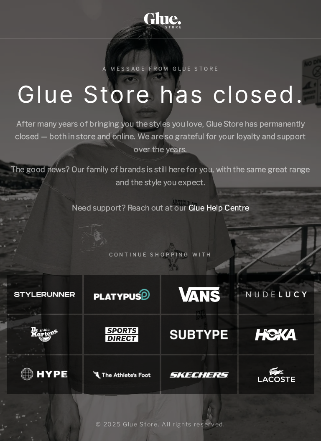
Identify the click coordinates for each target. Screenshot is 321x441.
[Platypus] (122, 294)
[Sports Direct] (122, 334)
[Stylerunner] (44, 294)
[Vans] (199, 294)
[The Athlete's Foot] (122, 374)
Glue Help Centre (219, 207)
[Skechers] (199, 374)
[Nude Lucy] (276, 294)
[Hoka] (276, 334)
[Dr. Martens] (44, 334)
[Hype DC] (44, 374)
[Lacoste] (276, 374)
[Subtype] (199, 334)
